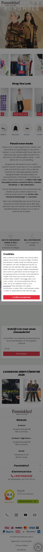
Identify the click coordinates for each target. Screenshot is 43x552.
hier (25, 279)
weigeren (7, 286)
